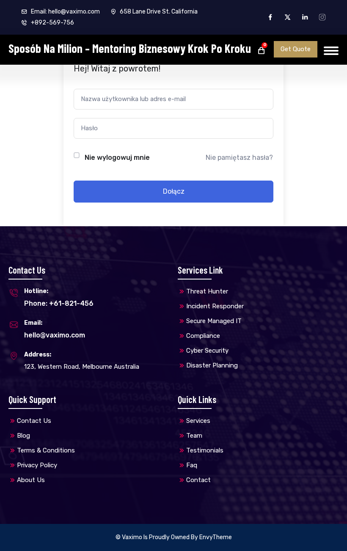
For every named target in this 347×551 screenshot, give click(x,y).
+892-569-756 (52, 22)
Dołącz (174, 191)
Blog (23, 435)
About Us (31, 480)
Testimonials (204, 450)
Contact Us (34, 421)
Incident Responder (215, 306)
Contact (198, 480)
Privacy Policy (37, 465)
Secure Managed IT (214, 321)
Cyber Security (207, 350)
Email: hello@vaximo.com (65, 11)
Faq (191, 465)
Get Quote (296, 49)
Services (198, 421)
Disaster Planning (212, 365)
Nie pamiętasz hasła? (239, 158)
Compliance (203, 336)
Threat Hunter (207, 291)
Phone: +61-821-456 (59, 303)
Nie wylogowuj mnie (117, 158)
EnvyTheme (215, 537)
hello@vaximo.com (54, 335)
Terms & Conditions (46, 450)
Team (194, 435)
